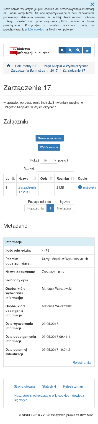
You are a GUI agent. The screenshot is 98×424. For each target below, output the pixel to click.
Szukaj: (29, 168)
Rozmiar (63, 178)
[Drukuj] (87, 50)
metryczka (89, 187)
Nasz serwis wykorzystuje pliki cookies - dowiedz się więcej (49, 397)
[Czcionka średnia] (70, 50)
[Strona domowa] (8, 65)
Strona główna (24, 386)
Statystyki (49, 386)
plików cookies (34, 29)
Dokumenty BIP (26, 65)
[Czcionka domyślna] (62, 50)
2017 (54, 70)
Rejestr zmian (83, 362)
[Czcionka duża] (78, 50)
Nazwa (23, 178)
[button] (92, 4)
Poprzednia (35, 208)
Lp (7, 178)
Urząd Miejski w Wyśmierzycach (65, 65)
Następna (64, 208)
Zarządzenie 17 (74, 70)
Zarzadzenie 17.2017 (27, 189)
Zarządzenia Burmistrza (28, 70)
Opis (44, 178)
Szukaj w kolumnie (49, 138)
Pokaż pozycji (49, 160)
